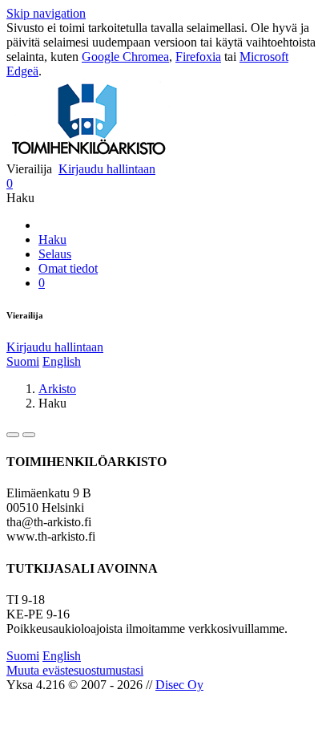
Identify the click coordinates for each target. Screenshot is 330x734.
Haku (52, 239)
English (61, 361)
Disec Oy (179, 684)
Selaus (54, 254)
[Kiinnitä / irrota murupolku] (28, 434)
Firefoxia (198, 56)
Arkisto (57, 388)
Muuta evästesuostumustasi (74, 670)
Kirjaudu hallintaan (106, 169)
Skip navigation (46, 13)
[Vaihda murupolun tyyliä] (12, 434)
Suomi (22, 361)
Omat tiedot (68, 268)
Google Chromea (125, 56)
